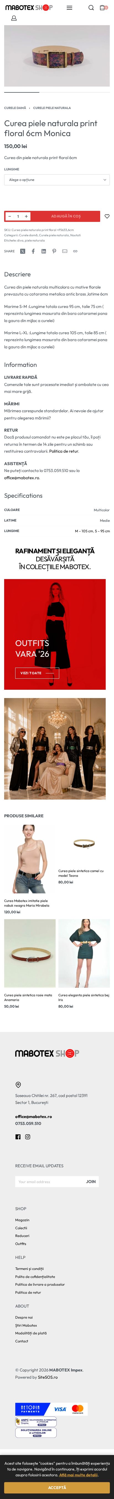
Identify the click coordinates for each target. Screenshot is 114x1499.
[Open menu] (69, 8)
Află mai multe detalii (78, 1474)
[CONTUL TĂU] (14, 18)
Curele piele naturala (52, 108)
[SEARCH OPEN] (91, 8)
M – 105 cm (84, 531)
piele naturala (35, 240)
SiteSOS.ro (48, 1377)
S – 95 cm (102, 531)
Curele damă (15, 108)
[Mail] (64, 251)
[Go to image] (21, 92)
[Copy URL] (75, 251)
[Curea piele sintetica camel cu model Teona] (84, 844)
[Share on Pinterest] (54, 251)
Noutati (75, 235)
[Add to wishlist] (107, 216)
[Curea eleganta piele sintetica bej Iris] (84, 953)
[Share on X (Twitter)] (22, 251)
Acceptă (57, 1487)
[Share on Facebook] (33, 251)
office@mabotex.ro (21, 477)
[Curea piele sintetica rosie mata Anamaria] (30, 953)
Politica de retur (63, 451)
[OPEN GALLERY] (57, 56)
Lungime (11, 169)
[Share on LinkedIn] (43, 251)
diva (20, 240)
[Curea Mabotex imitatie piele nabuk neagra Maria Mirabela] (30, 859)
